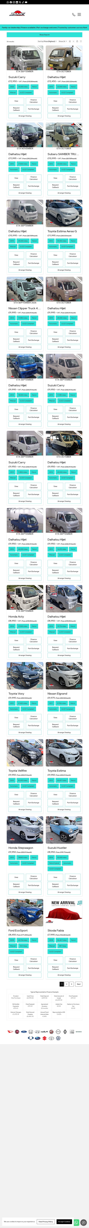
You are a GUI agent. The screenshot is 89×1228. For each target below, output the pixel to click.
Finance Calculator (34, 101)
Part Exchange (33, 109)
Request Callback (16, 109)
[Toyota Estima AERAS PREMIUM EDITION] (64, 753)
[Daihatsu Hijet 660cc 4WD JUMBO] (64, 521)
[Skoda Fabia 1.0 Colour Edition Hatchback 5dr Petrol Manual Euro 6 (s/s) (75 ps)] (64, 912)
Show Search (45, 35)
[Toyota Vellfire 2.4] (25, 753)
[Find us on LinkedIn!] (17, 2)
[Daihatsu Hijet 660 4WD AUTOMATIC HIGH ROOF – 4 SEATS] (64, 444)
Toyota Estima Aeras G (62, 231)
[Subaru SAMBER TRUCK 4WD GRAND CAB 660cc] (64, 136)
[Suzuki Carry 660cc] (64, 367)
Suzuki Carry (16, 77)
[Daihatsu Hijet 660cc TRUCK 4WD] (64, 598)
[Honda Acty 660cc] (25, 598)
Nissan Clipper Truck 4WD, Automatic (33, 308)
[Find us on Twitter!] (20, 2)
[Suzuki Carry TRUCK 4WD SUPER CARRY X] (25, 59)
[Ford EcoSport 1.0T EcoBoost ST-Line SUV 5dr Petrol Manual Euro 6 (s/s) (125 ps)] (25, 912)
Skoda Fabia (56, 930)
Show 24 (62, 41)
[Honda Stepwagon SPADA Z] (25, 830)
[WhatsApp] (76, 1222)
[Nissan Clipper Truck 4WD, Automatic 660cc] (25, 290)
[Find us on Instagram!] (14, 2)
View (16, 101)
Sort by (46, 41)
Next (79, 984)
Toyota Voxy (16, 693)
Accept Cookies (64, 1222)
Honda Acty (16, 616)
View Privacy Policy (46, 1222)
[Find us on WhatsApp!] (8, 2)
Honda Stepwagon (20, 847)
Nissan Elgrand (57, 693)
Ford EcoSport (18, 930)
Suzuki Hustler (57, 847)
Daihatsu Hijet (57, 77)
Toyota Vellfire (17, 770)
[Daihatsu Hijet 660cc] (64, 59)
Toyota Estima (57, 770)
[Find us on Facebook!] (11, 2)
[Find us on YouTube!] (26, 2)
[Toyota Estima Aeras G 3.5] (64, 213)
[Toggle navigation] (79, 14)
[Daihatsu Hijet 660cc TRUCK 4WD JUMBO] (25, 521)
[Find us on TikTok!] (23, 2)
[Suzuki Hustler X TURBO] (64, 830)
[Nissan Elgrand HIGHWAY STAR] (64, 675)
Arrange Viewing (25, 116)
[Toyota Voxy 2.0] (25, 675)
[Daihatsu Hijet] (25, 136)
